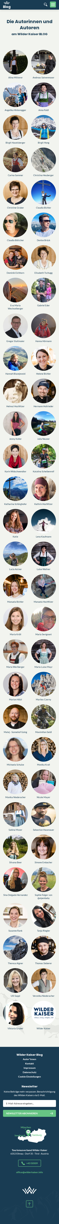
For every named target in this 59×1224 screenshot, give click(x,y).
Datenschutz (29, 1072)
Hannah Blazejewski (15, 373)
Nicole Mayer (43, 797)
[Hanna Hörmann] (43, 325)
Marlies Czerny (43, 699)
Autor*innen (29, 1059)
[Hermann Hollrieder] (43, 391)
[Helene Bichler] (43, 358)
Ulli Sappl (15, 995)
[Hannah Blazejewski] (15, 358)
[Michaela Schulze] (15, 749)
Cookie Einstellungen (29, 1076)
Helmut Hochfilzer (15, 406)
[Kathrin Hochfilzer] (43, 488)
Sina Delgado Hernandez (15, 895)
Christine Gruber (15, 207)
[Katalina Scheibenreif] (43, 456)
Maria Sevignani (43, 634)
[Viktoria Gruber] (15, 1013)
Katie (15, 536)
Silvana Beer (15, 862)
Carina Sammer (15, 175)
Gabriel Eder (43, 305)
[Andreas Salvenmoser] (43, 62)
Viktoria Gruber (15, 1028)
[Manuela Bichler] (15, 586)
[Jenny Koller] (15, 423)
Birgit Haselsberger (15, 142)
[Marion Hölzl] (15, 684)
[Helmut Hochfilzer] (15, 391)
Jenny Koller (15, 438)
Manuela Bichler (15, 601)
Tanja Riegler (43, 930)
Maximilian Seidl (43, 732)
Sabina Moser (15, 829)
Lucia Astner (15, 569)
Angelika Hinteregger (15, 110)
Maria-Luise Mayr (43, 667)
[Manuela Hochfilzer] (43, 586)
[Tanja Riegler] (43, 915)
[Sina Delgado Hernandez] (15, 879)
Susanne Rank (15, 930)
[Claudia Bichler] (43, 192)
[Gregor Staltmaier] (15, 325)
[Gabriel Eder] (43, 290)
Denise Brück (43, 240)
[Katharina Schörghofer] (15, 488)
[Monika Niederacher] (15, 782)
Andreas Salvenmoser (43, 77)
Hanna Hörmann (43, 341)
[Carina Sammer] (15, 160)
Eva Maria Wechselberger (15, 307)
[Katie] (15, 521)
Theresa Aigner (15, 963)
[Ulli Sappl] (15, 980)
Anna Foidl (43, 110)
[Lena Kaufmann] (43, 521)
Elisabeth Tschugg (43, 272)
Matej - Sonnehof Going (15, 732)
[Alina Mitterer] (15, 62)
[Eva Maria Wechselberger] (15, 290)
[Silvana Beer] (15, 847)
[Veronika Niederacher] (43, 980)
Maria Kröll (15, 634)
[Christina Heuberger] (43, 160)
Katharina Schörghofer (15, 504)
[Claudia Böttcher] (15, 225)
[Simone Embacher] (43, 847)
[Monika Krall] (43, 749)
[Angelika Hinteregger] (15, 94)
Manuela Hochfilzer (43, 601)
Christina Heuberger (43, 175)
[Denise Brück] (43, 225)
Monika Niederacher (15, 797)
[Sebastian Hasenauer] (43, 814)
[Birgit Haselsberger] (15, 127)
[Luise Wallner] (43, 554)
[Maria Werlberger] (15, 651)
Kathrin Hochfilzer (43, 504)
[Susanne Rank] (15, 915)
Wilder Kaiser (43, 1028)
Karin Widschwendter (15, 471)
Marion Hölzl (15, 699)
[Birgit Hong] (43, 127)
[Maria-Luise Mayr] (43, 651)
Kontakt (29, 1063)
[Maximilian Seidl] (43, 716)
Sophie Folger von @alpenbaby (43, 896)
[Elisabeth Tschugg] (43, 257)
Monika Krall (43, 764)
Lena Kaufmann (43, 536)
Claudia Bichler (43, 207)
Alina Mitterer (15, 77)
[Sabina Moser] (15, 814)
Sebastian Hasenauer (43, 829)
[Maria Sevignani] (43, 619)
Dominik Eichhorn (15, 272)
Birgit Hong (43, 142)
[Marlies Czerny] (43, 684)
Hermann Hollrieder (43, 406)
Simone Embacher (43, 862)
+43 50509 (32, 1163)
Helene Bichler (43, 373)
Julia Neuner (43, 438)
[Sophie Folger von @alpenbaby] (43, 879)
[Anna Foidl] (43, 94)
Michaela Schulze (15, 764)
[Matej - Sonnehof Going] (15, 716)
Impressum (30, 1067)
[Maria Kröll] (15, 619)
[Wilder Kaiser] (43, 1013)
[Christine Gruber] (15, 192)
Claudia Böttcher (15, 240)
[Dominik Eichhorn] (15, 257)
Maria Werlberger (15, 667)
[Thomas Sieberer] (43, 948)
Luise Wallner (43, 569)
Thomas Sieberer (43, 963)
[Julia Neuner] (43, 423)
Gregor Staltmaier (15, 341)
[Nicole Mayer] (43, 782)
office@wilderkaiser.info (29, 1172)
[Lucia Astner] (15, 554)
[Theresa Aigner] (15, 948)
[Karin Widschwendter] (15, 456)
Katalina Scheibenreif (43, 471)
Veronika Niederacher (43, 995)
